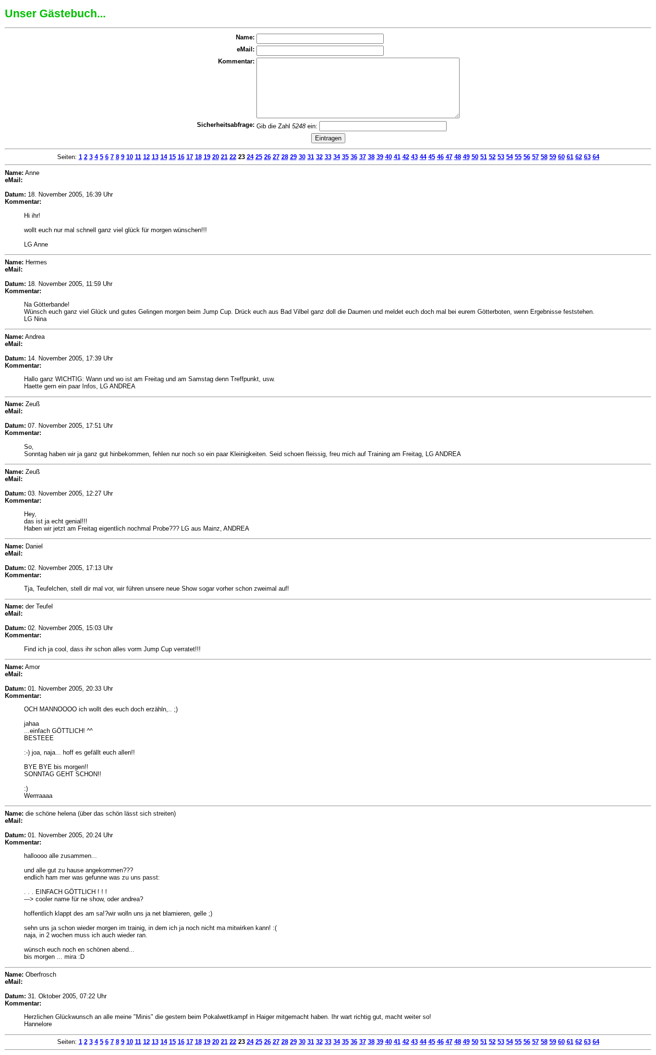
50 (475, 157)
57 (535, 157)
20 (215, 157)
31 (310, 157)
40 (388, 157)
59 (552, 157)
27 (276, 157)
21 (224, 157)
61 (570, 157)
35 (345, 157)
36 (354, 157)
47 (449, 157)
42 (405, 157)
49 (466, 157)
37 (362, 157)
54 (509, 157)
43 (414, 157)
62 (578, 157)
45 (431, 157)
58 (544, 157)
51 (483, 157)
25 (258, 157)
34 (336, 157)
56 (526, 157)
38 (371, 157)
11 (138, 157)
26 (267, 157)
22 (233, 157)
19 (207, 157)
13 (155, 157)
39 (380, 157)
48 (457, 157)
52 (492, 157)
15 (172, 157)
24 (250, 157)
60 (561, 157)
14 (163, 157)
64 (596, 157)
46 (440, 157)
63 (587, 157)
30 (302, 157)
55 (518, 157)
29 (293, 157)
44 (423, 157)
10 (129, 157)
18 (198, 157)
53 (501, 157)
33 (328, 157)
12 (146, 157)
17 (189, 157)
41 (397, 157)
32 (319, 157)
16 (181, 157)
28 (284, 157)
